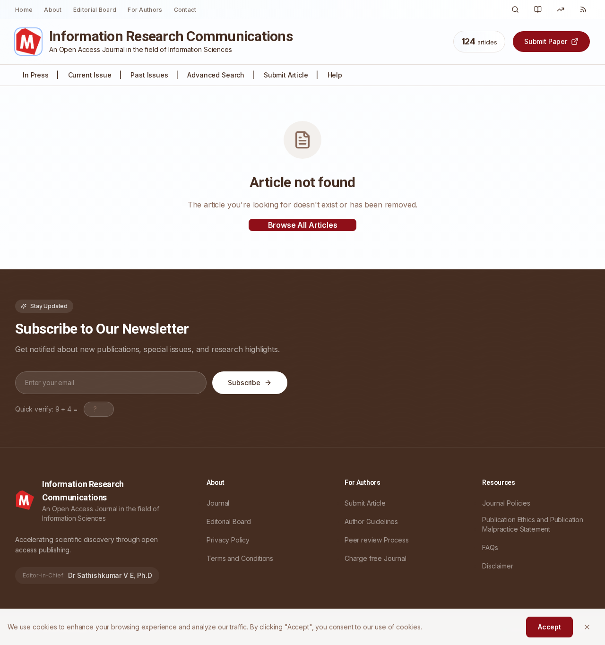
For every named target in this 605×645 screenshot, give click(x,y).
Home (24, 9)
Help (335, 75)
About (53, 9)
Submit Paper (545, 41)
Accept (549, 627)
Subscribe (244, 382)
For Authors (145, 9)
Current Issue (90, 75)
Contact (185, 9)
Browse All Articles (302, 225)
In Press (36, 75)
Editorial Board (95, 9)
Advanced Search (215, 75)
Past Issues (149, 75)
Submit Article (286, 75)
